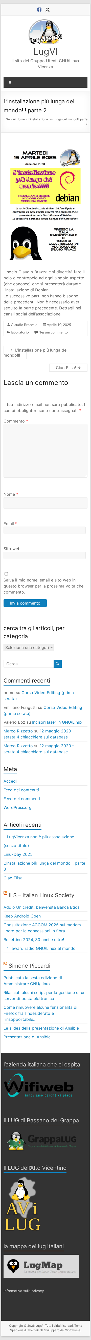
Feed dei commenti (22, 798)
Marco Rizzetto (18, 730)
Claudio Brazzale (24, 324)
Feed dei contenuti (21, 789)
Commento (16, 421)
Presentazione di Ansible (27, 1036)
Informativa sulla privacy (24, 1291)
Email (10, 523)
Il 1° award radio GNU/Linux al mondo (40, 948)
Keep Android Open (22, 915)
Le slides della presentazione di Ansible (41, 1028)
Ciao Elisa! (68, 367)
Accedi (10, 781)
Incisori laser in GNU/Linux (57, 722)
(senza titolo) (16, 845)
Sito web (12, 548)
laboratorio (20, 332)
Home (20, 119)
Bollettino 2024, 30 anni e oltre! (34, 939)
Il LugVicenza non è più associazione (39, 836)
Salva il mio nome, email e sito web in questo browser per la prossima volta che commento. (43, 586)
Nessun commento (53, 332)
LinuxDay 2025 (18, 854)
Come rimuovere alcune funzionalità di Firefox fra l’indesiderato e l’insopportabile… (40, 1013)
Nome (11, 494)
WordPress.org (18, 807)
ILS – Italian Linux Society (41, 895)
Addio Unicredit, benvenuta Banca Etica (42, 907)
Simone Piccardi (29, 965)
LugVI (45, 51)
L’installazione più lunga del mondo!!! (35, 353)
